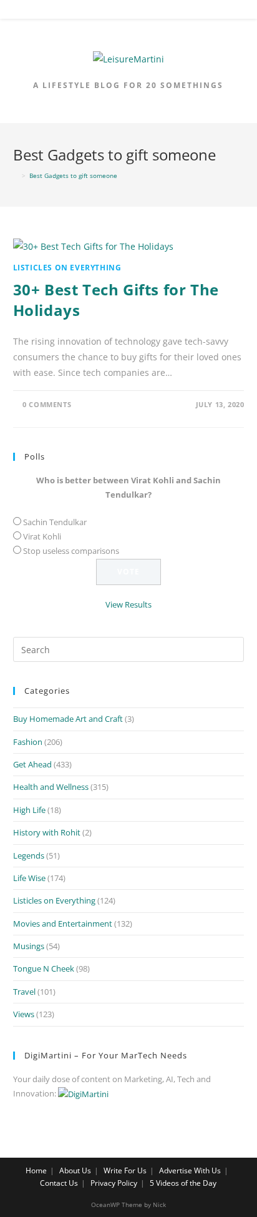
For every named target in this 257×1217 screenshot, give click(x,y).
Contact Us (59, 1183)
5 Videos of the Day (183, 1183)
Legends (28, 855)
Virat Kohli (42, 536)
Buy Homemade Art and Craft (68, 718)
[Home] (15, 175)
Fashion (27, 741)
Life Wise (29, 878)
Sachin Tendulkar (55, 522)
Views (23, 1014)
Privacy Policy (113, 1183)
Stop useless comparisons (71, 550)
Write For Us (125, 1170)
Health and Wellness (51, 786)
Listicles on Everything (67, 267)
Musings (28, 946)
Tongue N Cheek (43, 968)
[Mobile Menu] (128, 11)
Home (36, 1170)
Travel (24, 991)
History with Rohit (46, 832)
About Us (75, 1170)
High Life (29, 809)
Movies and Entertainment (62, 923)
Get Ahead (32, 764)
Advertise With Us (190, 1170)
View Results (128, 604)
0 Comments (46, 404)
